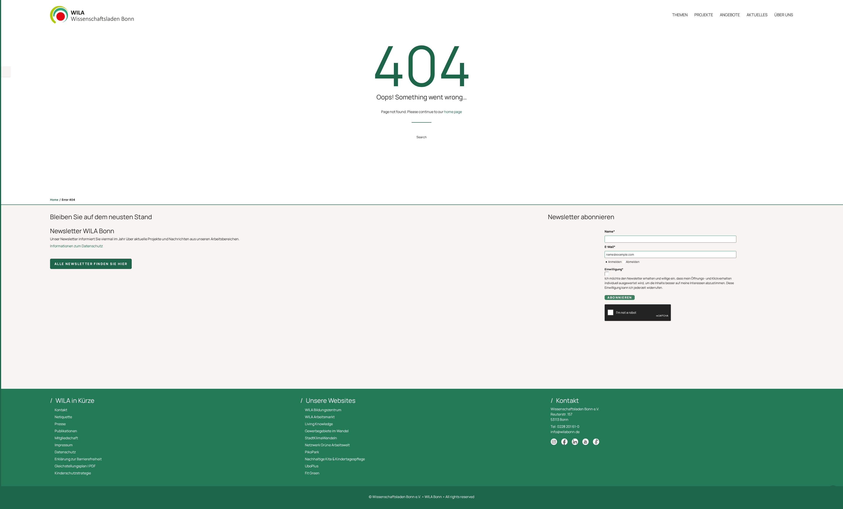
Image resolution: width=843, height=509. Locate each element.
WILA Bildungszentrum (323, 409)
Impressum (64, 445)
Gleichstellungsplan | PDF (75, 466)
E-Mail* (610, 247)
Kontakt (61, 409)
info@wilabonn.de (565, 431)
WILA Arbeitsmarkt (320, 416)
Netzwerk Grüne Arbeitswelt (327, 445)
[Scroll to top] (833, 490)
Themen (680, 14)
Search (421, 137)
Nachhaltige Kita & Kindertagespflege (335, 459)
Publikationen (66, 430)
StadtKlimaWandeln (321, 438)
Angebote (730, 14)
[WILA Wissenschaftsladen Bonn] (92, 14)
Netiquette (63, 416)
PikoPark (312, 452)
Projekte (703, 14)
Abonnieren (619, 297)
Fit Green (312, 473)
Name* (610, 231)
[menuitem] (681, 14)
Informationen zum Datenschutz (76, 246)
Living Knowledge (319, 423)
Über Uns (783, 14)
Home (54, 199)
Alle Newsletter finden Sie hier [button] (90, 264)
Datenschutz (65, 452)
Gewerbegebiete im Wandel (327, 430)
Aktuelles (757, 14)
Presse (60, 423)
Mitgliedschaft (66, 438)
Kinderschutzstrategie (73, 473)
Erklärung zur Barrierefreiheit (78, 459)
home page (453, 111)
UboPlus (311, 466)
